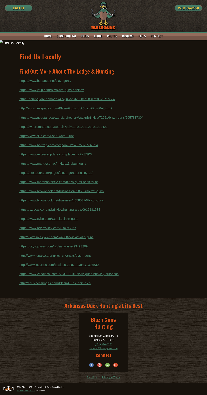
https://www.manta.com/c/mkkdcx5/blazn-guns (52, 163)
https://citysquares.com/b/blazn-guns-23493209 (53, 246)
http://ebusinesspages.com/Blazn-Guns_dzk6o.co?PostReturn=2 (65, 108)
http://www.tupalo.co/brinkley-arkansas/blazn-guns (55, 255)
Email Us (18, 8)
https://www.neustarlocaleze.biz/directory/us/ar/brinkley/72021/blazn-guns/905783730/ (81, 117)
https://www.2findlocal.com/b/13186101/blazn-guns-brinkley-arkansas (69, 274)
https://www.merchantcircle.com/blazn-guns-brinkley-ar (58, 182)
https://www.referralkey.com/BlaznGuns (47, 228)
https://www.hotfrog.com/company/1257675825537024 (58, 145)
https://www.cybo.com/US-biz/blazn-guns (48, 219)
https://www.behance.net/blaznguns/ (45, 80)
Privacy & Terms (111, 377)
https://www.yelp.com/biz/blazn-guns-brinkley (51, 90)
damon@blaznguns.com (104, 348)
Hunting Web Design (26, 390)
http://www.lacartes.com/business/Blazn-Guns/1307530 (59, 265)
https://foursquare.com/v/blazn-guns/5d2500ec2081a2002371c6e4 (67, 99)
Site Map (92, 377)
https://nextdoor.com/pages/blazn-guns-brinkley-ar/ (56, 172)
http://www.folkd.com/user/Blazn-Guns (46, 136)
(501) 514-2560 (188, 8)
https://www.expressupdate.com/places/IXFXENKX (55, 154)
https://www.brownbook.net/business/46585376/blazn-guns (61, 191)
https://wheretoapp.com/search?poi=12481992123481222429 (63, 126)
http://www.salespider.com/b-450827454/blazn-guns (56, 237)
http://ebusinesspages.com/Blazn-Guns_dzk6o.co (55, 283)
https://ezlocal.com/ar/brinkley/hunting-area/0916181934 (59, 209)
